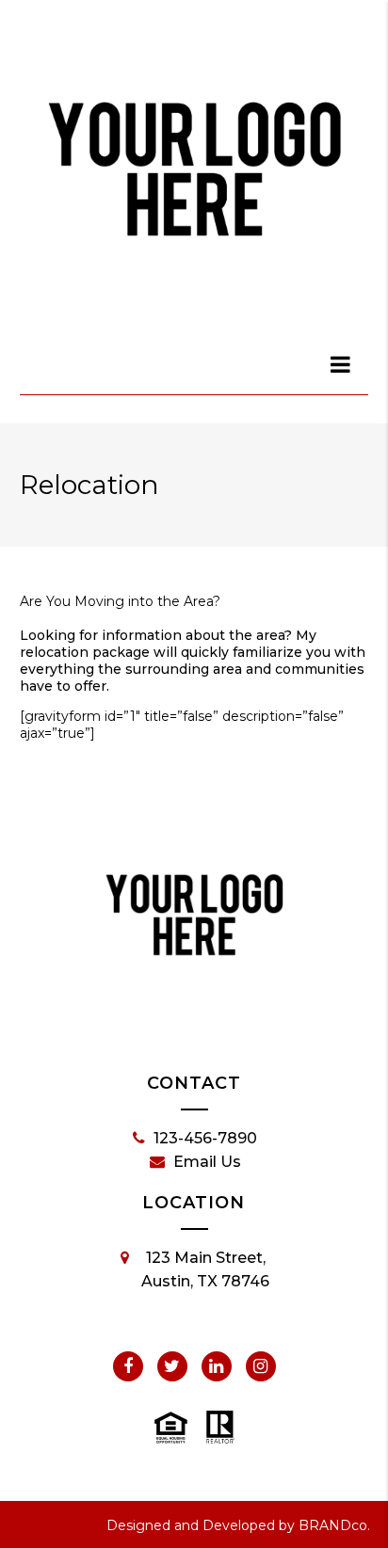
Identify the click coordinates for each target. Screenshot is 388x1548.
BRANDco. (334, 1525)
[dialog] (341, 364)
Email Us (207, 1162)
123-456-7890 (205, 1138)
